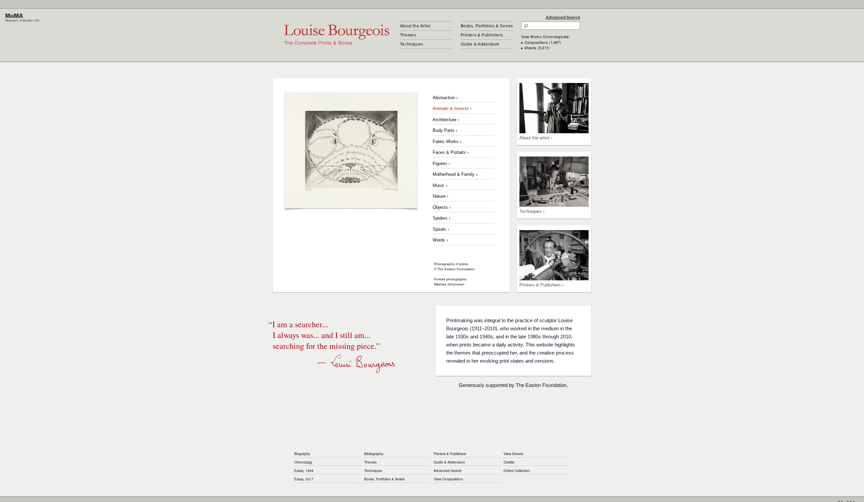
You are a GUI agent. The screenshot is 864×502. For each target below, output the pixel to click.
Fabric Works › (447, 141)
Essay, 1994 (304, 470)
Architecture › (446, 119)
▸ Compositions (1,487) (541, 42)
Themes (408, 35)
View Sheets (513, 453)
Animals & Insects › (452, 108)
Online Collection (517, 470)
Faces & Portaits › (450, 152)
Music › (440, 185)
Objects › (442, 207)
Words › (440, 240)
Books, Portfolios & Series (487, 26)
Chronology (303, 462)
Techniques (411, 44)
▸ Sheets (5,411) (535, 47)
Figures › (441, 163)
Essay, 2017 (304, 479)
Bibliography (373, 453)
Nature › (440, 196)
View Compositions (448, 479)
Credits (509, 462)
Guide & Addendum (480, 44)
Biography (302, 453)
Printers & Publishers (482, 35)
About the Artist (415, 26)
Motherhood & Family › (455, 174)
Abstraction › (445, 97)
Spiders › (441, 218)
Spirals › (441, 229)
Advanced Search (563, 17)
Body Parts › (445, 130)
